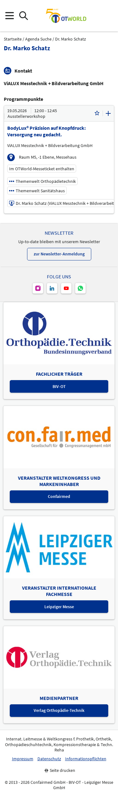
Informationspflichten (85, 759)
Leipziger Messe (59, 606)
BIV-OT (59, 386)
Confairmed (59, 496)
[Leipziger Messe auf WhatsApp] (80, 288)
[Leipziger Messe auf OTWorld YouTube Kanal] (66, 288)
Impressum (22, 759)
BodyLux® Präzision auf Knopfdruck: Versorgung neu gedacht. (46, 131)
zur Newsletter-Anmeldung (59, 254)
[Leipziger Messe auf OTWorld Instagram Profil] (37, 288)
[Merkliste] (97, 113)
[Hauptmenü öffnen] (9, 15)
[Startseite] (66, 15)
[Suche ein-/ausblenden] (23, 15)
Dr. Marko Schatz (70, 39)
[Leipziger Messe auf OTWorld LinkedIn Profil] (52, 288)
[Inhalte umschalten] (108, 113)
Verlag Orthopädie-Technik (59, 710)
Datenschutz (49, 759)
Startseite (13, 39)
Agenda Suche (38, 39)
